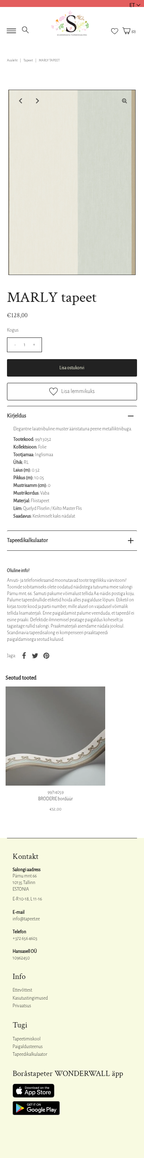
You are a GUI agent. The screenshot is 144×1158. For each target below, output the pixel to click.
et (132, 5)
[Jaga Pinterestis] (46, 655)
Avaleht (12, 60)
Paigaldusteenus (28, 1046)
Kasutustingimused (30, 998)
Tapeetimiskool (27, 1039)
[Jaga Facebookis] (24, 655)
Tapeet (28, 60)
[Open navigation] (11, 29)
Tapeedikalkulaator (27, 540)
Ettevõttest (22, 990)
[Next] (36, 101)
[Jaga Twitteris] (35, 655)
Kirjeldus (16, 415)
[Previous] (19, 101)
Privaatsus (22, 1005)
